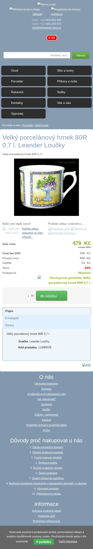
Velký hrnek (41, 125)
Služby (46, 409)
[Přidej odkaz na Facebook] (59, 228)
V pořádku (43, 542)
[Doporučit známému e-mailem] (61, 232)
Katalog (46, 419)
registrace (57, 14)
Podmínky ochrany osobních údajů (46, 425)
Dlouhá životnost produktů (47, 452)
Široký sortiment (47, 473)
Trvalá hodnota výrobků (48, 457)
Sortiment (46, 404)
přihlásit (37, 14)
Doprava (46, 388)
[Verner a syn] (46, 4)
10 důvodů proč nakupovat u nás (46, 394)
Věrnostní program (48, 488)
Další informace (68, 541)
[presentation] (9, 311)
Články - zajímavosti (46, 414)
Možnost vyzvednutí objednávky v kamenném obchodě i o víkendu (48, 483)
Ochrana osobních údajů (46, 510)
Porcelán (27, 125)
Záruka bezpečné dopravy (47, 447)
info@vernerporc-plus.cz (46, 27)
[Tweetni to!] (79, 228)
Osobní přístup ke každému (48, 478)
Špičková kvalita (47, 462)
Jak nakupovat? (46, 399)
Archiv (46, 430)
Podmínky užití (46, 516)
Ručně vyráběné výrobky (48, 467)
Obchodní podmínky (46, 383)
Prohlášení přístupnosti (46, 521)
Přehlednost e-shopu (48, 493)
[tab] (46, 311)
